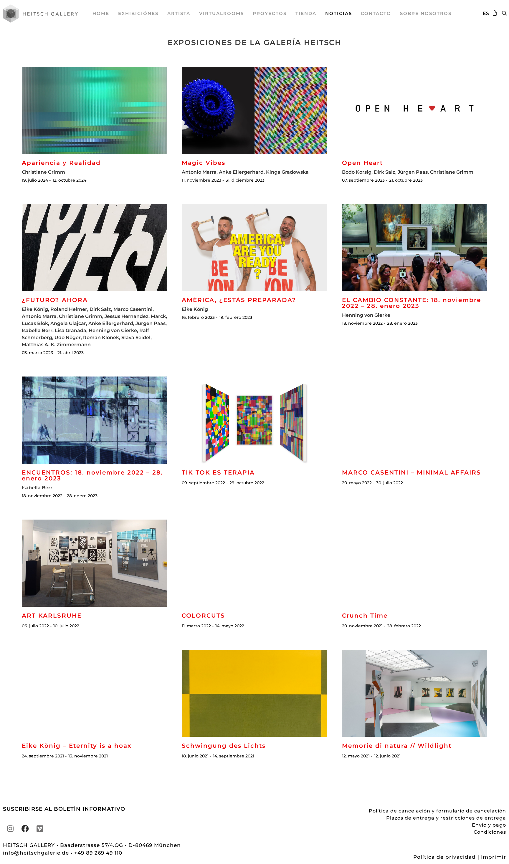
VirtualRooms (221, 13)
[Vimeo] (39, 828)
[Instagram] (10, 828)
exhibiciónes (138, 13)
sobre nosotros (426, 13)
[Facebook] (25, 828)
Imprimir (493, 857)
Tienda (305, 13)
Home (100, 13)
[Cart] (493, 13)
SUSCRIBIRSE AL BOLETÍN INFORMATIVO (64, 809)
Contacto (376, 13)
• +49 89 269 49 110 (96, 853)
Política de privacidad (444, 857)
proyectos (270, 13)
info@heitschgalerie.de (37, 853)
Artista (178, 13)
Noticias (338, 13)
